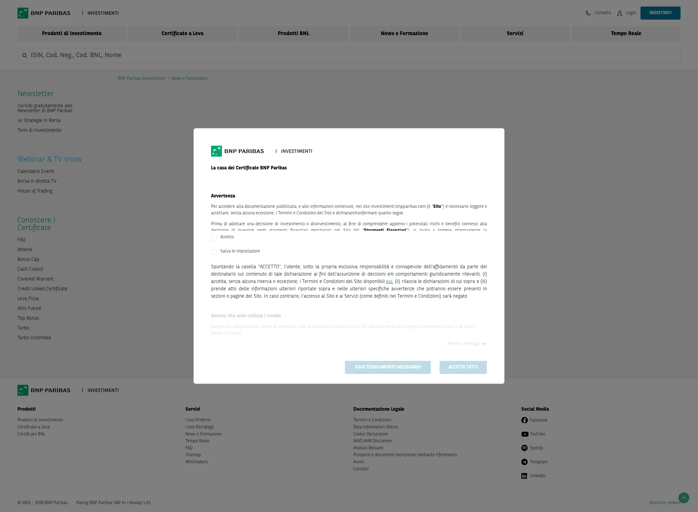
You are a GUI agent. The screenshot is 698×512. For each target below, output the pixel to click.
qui (389, 281)
